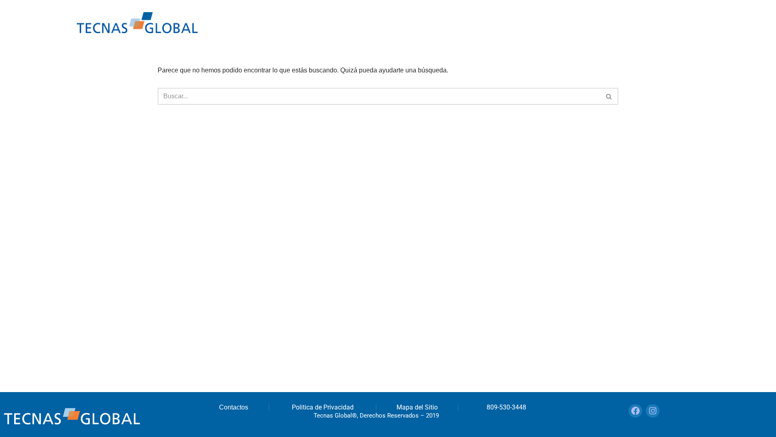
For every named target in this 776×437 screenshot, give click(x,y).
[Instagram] (653, 411)
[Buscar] (609, 96)
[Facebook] (635, 411)
